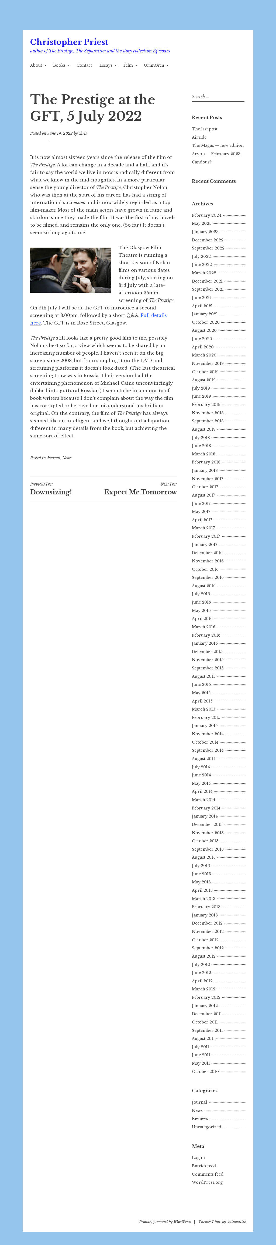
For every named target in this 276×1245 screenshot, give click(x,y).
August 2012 (204, 956)
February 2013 (206, 906)
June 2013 (201, 874)
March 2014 (203, 799)
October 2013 (205, 841)
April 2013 (202, 890)
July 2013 (201, 865)
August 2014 (204, 758)
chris (83, 133)
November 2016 (208, 561)
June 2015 (201, 684)
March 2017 (203, 528)
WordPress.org (207, 1182)
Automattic (236, 1221)
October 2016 (205, 569)
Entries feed (204, 1166)
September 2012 (208, 948)
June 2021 (201, 297)
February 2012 (206, 997)
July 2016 (201, 593)
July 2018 (201, 437)
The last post (205, 129)
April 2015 (202, 701)
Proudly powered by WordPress (165, 1221)
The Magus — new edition (218, 145)
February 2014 (206, 808)
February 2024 (206, 215)
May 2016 (201, 610)
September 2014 (208, 750)
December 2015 (207, 651)
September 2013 (208, 849)
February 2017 (206, 536)
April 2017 (202, 520)
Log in (198, 1157)
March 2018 (203, 454)
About (36, 65)
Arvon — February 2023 (216, 153)
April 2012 (202, 981)
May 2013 (201, 882)
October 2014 (205, 742)
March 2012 (203, 989)
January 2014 (205, 816)
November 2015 (207, 659)
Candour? (202, 162)
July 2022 (201, 256)
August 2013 (204, 857)
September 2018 (208, 421)
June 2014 (201, 775)
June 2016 (201, 602)
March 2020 (204, 355)
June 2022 (202, 264)
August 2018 (204, 429)
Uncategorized (206, 1127)
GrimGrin (154, 65)
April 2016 (202, 618)
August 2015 (203, 676)
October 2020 (206, 322)
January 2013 (205, 915)
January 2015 (205, 725)
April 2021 (202, 306)
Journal (53, 457)
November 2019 (208, 363)
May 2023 (202, 223)
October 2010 (205, 1071)
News (66, 457)
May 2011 (201, 1063)
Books (59, 65)
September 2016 (208, 577)
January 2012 (205, 1005)
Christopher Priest (69, 42)
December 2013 (207, 824)
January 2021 (205, 314)
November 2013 (208, 832)
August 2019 (204, 379)
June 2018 (201, 445)
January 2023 (205, 231)
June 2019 (201, 396)
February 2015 (206, 717)
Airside (199, 137)
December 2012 (207, 923)
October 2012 (205, 939)
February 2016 (206, 635)
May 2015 (201, 692)
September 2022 (208, 248)
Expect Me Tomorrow (140, 489)
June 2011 (201, 1055)
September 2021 (208, 289)
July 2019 (201, 388)
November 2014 (208, 734)
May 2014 (201, 783)
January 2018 (205, 470)
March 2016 (203, 627)
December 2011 (207, 1013)
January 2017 (204, 544)
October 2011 (205, 1022)
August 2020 (204, 330)
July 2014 (201, 767)
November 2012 (208, 931)
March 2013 (203, 898)
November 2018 (208, 413)
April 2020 (203, 347)
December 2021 (207, 281)
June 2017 (201, 503)
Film (128, 65)
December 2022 (207, 240)
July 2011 (200, 1046)
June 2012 (201, 972)
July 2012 (201, 964)
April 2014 (202, 791)
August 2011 (203, 1038)
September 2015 (207, 668)
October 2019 (205, 371)
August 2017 (203, 495)
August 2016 (204, 585)
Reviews (200, 1118)
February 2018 (206, 462)
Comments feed (207, 1174)
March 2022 (204, 272)
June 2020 (202, 338)
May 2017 (201, 511)
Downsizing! (51, 489)
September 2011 (207, 1030)
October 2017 (205, 486)
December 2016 (207, 552)
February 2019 (206, 404)
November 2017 (207, 478)
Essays (105, 65)
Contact (84, 65)
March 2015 (203, 709)
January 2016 (205, 643)
